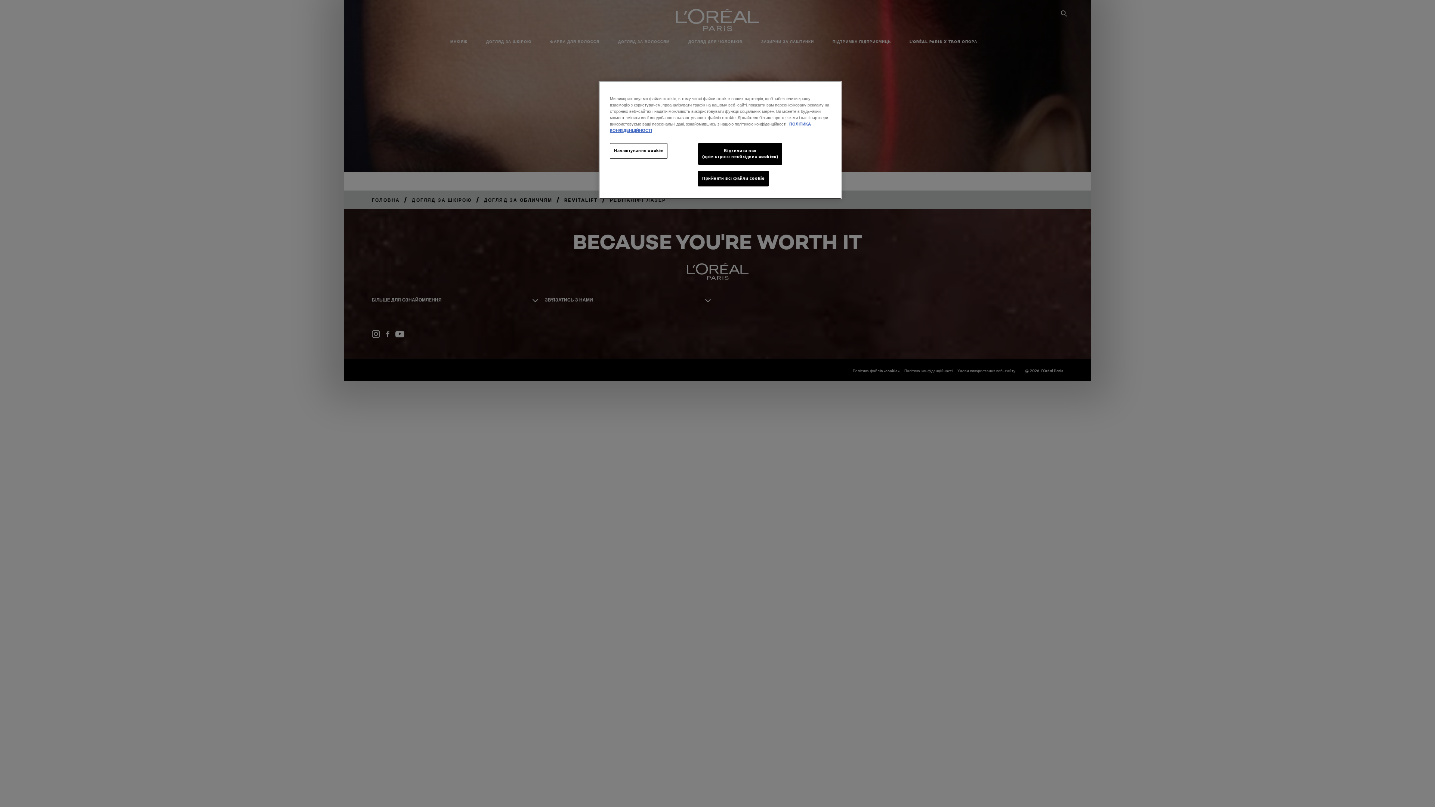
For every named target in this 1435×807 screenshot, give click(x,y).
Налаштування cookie (638, 150)
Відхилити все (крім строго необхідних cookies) (740, 153)
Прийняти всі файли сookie (733, 178)
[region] (720, 140)
